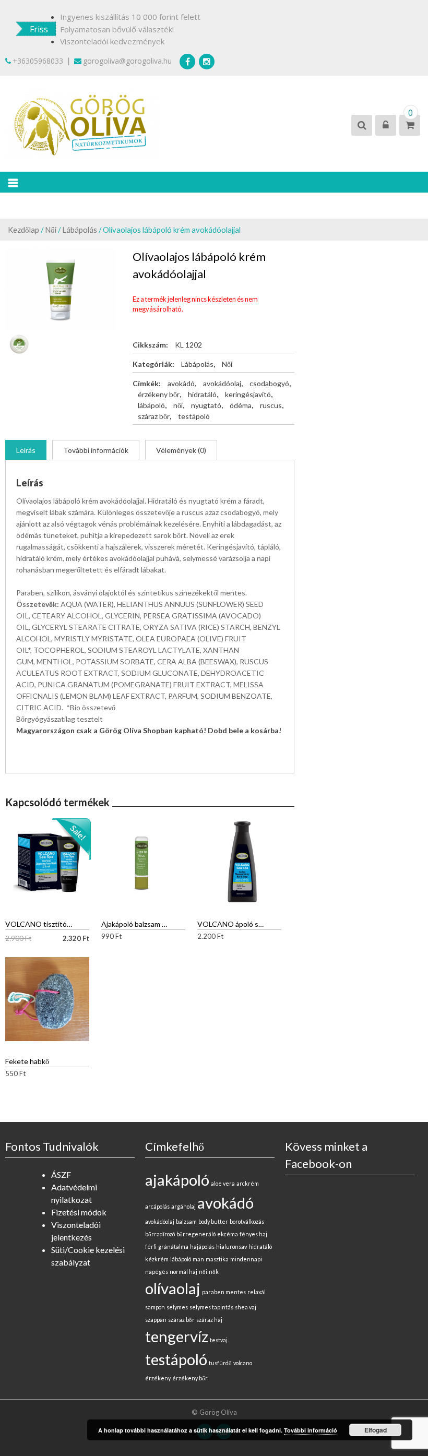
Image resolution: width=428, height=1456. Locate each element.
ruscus (271, 405)
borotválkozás (247, 1221)
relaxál (256, 1291)
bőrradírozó (160, 1234)
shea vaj (245, 1307)
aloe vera (223, 1183)
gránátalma (173, 1246)
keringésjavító (248, 394)
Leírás (25, 450)
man (198, 1259)
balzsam (186, 1221)
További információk (95, 450)
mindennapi (246, 1259)
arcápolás (157, 1206)
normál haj (183, 1271)
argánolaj (183, 1206)
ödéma (241, 405)
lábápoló (151, 405)
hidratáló (202, 394)
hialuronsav (231, 1246)
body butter (213, 1221)
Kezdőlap (23, 229)
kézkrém (157, 1259)
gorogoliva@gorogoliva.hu (127, 61)
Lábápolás (79, 229)
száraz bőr (154, 416)
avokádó (181, 383)
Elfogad (375, 1430)
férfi (151, 1246)
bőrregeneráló (196, 1234)
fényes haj (253, 1234)
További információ (310, 1430)
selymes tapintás (211, 1307)
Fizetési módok (78, 1212)
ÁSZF (61, 1174)
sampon (155, 1307)
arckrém (247, 1183)
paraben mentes (224, 1291)
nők (214, 1271)
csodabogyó (269, 383)
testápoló (194, 416)
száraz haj (209, 1319)
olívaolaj (172, 1288)
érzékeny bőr (159, 394)
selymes (177, 1307)
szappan (156, 1319)
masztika (217, 1259)
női (178, 405)
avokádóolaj (222, 383)
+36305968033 (38, 61)
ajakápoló (177, 1180)
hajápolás (202, 1246)
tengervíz (176, 1336)
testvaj (219, 1339)
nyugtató (206, 405)
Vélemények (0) (181, 450)
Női (50, 229)
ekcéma (227, 1234)
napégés (156, 1271)
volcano (242, 1362)
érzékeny (158, 1378)
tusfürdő (220, 1362)
